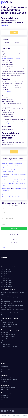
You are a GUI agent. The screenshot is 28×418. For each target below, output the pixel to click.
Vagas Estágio (4, 332)
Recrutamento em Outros (7, 303)
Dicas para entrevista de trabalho (9, 379)
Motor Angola (4, 395)
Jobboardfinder (5, 397)
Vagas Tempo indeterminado (8, 336)
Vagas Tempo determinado (7, 338)
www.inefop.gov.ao (6, 123)
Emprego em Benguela (6, 271)
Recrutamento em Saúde (7, 307)
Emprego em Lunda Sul (6, 282)
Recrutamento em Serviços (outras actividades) (12, 309)
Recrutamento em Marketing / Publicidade (11, 301)
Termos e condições (6, 370)
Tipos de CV (4, 381)
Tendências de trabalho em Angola (9, 346)
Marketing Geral (9, 91)
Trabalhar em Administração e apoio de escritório (13, 320)
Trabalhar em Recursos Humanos (9, 324)
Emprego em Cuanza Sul (7, 276)
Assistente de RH (6, 188)
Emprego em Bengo (6, 269)
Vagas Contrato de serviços (8, 334)
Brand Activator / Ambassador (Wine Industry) (13, 179)
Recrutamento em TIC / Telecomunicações (11, 311)
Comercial (4, 174)
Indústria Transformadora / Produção (11, 58)
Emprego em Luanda (6, 280)
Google (15, 242)
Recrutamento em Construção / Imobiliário (11, 296)
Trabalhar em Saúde (6, 326)
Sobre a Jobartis (5, 366)
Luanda (4, 25)
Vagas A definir (4, 340)
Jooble (2, 399)
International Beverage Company (12, 181)
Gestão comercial (9, 93)
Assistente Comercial (7, 169)
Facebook (15, 239)
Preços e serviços (5, 389)
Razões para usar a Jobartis (8, 387)
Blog (2, 371)
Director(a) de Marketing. (8, 183)
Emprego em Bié (5, 273)
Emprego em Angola (6, 344)
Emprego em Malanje (6, 284)
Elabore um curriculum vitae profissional (11, 377)
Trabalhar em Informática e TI (8, 322)
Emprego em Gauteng (6, 286)
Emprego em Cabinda (6, 275)
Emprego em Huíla (5, 278)
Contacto (3, 368)
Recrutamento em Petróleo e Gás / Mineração (12, 305)
